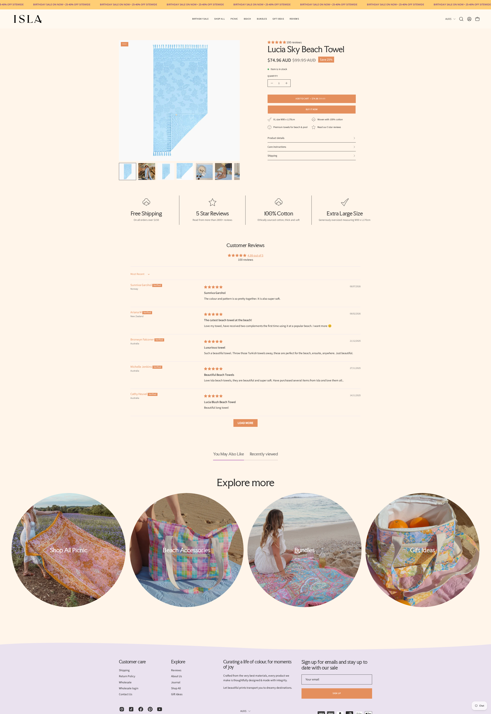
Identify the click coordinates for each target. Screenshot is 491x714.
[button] (234, 19)
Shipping (124, 670)
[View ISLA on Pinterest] (149, 709)
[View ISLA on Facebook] (140, 709)
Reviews (176, 670)
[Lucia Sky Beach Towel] (127, 171)
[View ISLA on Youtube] (159, 709)
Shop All (176, 688)
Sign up (337, 693)
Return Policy (127, 676)
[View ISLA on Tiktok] (130, 709)
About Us (176, 676)
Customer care (132, 662)
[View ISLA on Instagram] (121, 709)
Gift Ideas (176, 694)
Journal (175, 682)
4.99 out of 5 (255, 255)
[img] (213, 287)
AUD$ (448, 19)
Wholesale (125, 682)
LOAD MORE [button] (245, 423)
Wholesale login (128, 688)
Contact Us (125, 694)
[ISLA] (28, 19)
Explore (178, 662)
